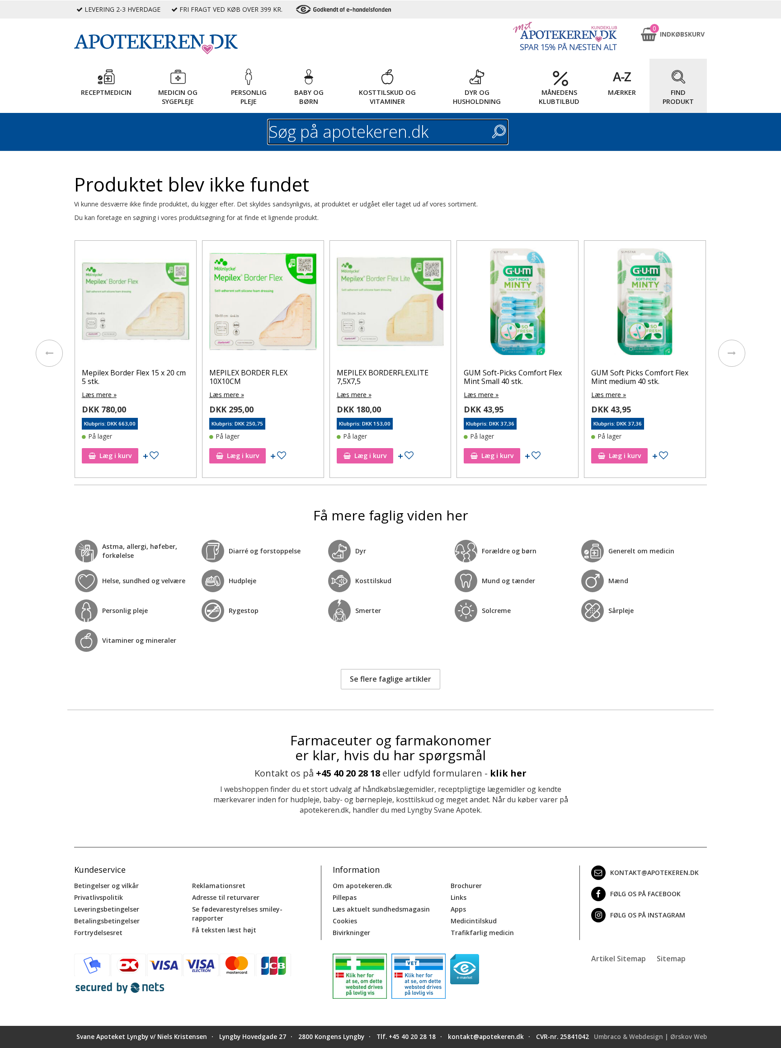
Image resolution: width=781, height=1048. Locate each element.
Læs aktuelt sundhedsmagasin (381, 909)
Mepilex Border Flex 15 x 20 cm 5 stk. (134, 377)
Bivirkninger (351, 932)
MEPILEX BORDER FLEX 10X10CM (248, 377)
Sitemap (671, 959)
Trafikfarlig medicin (482, 932)
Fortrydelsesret (98, 932)
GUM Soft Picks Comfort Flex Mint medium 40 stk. (639, 377)
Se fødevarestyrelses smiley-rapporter (237, 913)
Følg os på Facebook (645, 893)
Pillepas (345, 897)
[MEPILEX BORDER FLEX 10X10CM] (263, 304)
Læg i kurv (115, 455)
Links (458, 897)
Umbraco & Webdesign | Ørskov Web (650, 1037)
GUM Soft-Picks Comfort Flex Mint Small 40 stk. (513, 377)
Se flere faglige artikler (390, 679)
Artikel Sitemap (618, 959)
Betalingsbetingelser (107, 921)
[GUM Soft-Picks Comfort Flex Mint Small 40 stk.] (517, 304)
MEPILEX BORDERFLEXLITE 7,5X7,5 (382, 377)
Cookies (345, 921)
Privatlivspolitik (98, 897)
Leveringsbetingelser (106, 909)
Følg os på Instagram (647, 915)
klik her (508, 773)
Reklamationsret (218, 885)
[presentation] (49, 353)
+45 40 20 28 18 (348, 773)
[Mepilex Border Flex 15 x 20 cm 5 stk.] (135, 304)
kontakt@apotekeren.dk (654, 872)
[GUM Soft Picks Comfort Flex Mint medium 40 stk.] (645, 304)
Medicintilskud (474, 921)
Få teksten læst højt (224, 930)
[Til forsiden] (196, 44)
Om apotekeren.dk (362, 885)
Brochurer (466, 885)
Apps (458, 909)
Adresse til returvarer (225, 897)
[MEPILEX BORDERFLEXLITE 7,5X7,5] (390, 304)
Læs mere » (99, 394)
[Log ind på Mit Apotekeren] (565, 35)
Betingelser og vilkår (106, 885)
